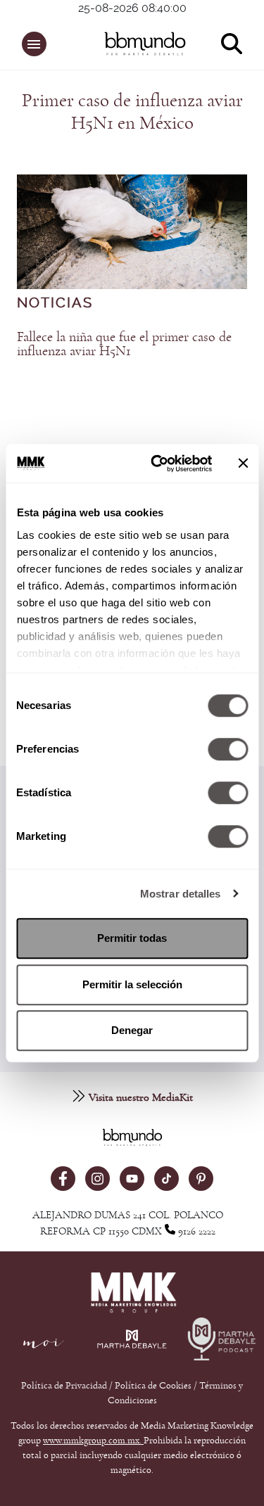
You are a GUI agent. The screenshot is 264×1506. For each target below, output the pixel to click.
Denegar (132, 1030)
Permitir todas (132, 938)
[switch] (228, 749)
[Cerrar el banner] (243, 463)
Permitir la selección (132, 984)
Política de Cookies (153, 1386)
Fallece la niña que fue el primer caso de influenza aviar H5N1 (124, 344)
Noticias (55, 303)
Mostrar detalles (180, 894)
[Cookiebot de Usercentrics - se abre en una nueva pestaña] (157, 463)
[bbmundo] (139, 43)
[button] (34, 44)
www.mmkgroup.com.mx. (93, 1441)
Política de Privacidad (65, 1386)
